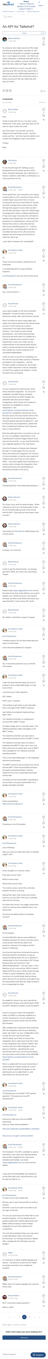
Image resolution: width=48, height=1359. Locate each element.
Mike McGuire (13, 562)
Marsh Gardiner (14, 38)
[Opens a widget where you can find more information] (38, 1355)
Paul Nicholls (13, 304)
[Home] (8, 5)
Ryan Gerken (13, 109)
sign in (9, 1325)
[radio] (43, 38)
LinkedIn (10, 90)
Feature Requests (33, 11)
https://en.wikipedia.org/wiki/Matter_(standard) (20, 1129)
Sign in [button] (41, 5)
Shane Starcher (14, 497)
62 (44, 91)
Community (20, 11)
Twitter (7, 90)
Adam (10, 1253)
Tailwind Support (8, 11)
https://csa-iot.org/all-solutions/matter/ (17, 1136)
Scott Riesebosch (15, 187)
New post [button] (24, 1337)
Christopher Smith (15, 250)
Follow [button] (24, 33)
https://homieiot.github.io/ (12, 804)
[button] (39, 2)
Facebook (3, 90)
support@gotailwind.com (23, 590)
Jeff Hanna (12, 160)
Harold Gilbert (13, 1296)
